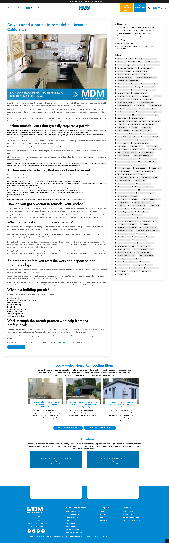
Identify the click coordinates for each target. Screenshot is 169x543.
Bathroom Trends (123, 90)
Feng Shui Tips (150, 124)
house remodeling (141, 168)
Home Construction (146, 140)
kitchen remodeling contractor (127, 190)
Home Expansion (136, 146)
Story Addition (71, 526)
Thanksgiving (138, 265)
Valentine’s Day (136, 268)
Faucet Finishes (135, 124)
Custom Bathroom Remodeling (127, 109)
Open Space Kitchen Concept (126, 224)
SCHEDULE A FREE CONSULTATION (99, 428)
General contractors (149, 134)
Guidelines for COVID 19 (151, 137)
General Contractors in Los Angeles (128, 137)
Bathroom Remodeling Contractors (128, 80)
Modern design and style (125, 212)
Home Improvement (155, 149)
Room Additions (144, 246)
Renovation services (124, 237)
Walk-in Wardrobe (152, 268)
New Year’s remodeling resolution (127, 221)
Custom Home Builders (148, 109)
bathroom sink (150, 87)
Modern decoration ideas (141, 209)
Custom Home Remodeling (126, 112)
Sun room (145, 262)
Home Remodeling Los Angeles (127, 162)
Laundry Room (155, 205)
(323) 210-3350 (158, 7)
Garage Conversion (123, 130)
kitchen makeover (145, 184)
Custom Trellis (122, 118)
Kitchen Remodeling (123, 187)
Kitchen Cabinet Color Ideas (126, 177)
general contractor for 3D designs (128, 134)
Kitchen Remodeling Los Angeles (127, 196)
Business (145, 96)
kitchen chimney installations (148, 177)
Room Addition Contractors (126, 243)
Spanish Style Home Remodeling (127, 262)
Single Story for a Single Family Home (129, 258)
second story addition (143, 252)
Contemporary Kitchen (146, 102)
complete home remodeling (126, 102)
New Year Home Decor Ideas (126, 218)
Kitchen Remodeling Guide (125, 193)
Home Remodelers (147, 152)
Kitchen (137, 171)
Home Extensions (138, 149)
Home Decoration (123, 143)
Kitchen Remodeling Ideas (146, 193)
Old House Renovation (149, 221)
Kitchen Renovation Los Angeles (144, 202)
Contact (40, 8)
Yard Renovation (123, 274)
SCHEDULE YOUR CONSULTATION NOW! (85, 2)
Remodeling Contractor (125, 230)
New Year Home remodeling (148, 218)
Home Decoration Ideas (141, 143)
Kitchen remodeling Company (144, 187)
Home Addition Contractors (126, 140)
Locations (103, 514)
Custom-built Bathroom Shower (127, 121)
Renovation (142, 233)
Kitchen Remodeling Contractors (151, 190)
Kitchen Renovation (123, 202)
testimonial (140, 7)
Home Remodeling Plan (148, 162)
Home (4, 8)
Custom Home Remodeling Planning (150, 112)
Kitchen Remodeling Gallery (131, 520)
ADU (28, 8)
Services (11, 8)
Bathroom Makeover (124, 74)
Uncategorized (122, 268)
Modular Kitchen (143, 212)
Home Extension (122, 149)
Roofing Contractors (124, 240)
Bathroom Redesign (141, 74)
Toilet (149, 265)
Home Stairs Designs (124, 168)
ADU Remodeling (136, 62)
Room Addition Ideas (146, 243)
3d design (121, 59)
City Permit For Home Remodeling (128, 99)
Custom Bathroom (155, 105)
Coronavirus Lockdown (124, 105)
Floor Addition (122, 127)
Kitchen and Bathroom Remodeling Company (131, 174)
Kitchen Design (140, 180)
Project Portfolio (128, 511)
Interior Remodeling (123, 171)
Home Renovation (123, 165)
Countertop (140, 105)
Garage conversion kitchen (143, 130)
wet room (133, 271)
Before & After (127, 514)
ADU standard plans (153, 62)
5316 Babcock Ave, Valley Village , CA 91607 (113, 458)
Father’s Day (121, 124)
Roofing (151, 237)
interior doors (156, 168)
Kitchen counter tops (124, 180)
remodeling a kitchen (20, 109)
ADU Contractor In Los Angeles (147, 59)
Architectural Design (124, 65)
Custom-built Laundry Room (151, 121)
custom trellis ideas (137, 118)
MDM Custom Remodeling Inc (66, 342)
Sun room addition (123, 265)
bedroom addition (123, 93)
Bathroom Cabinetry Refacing (126, 68)
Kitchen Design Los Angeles (126, 184)
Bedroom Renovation (141, 93)
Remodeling (144, 224)
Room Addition (140, 240)
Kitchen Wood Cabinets (138, 205)
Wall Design (121, 271)
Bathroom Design (146, 68)
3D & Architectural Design (74, 532)
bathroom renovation (150, 84)
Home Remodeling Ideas (149, 159)
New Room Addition (124, 215)
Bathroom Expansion (124, 71)
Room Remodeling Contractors (143, 249)
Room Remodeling (123, 249)
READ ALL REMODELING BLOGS (67, 428)
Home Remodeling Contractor (143, 155)
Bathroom (138, 65)
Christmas (157, 96)
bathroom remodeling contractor (146, 77)
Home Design (122, 146)
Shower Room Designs (146, 255)
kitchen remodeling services (151, 199)
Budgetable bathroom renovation (127, 96)
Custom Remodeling (124, 115)
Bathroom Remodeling (124, 77)
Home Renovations (139, 165)
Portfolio (21, 8)
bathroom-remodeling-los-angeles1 (144, 90)
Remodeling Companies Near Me (127, 227)
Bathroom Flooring (141, 71)
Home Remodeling (123, 155)
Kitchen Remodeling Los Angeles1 (127, 199)
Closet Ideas (147, 99)
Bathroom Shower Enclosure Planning (129, 87)
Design (127, 8)
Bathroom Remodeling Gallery (132, 517)
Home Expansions (152, 146)
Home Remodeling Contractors (127, 159)
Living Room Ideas (123, 209)
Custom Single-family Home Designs (146, 115)
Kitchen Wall (121, 205)
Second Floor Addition (124, 252)
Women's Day (146, 271)
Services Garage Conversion (126, 255)
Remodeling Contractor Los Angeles (148, 230)
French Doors (146, 127)
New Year (138, 215)
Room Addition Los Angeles (126, 246)
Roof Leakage (139, 237)
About (33, 8)
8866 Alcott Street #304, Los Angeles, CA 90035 (56, 458)
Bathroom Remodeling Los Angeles (128, 84)
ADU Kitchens (122, 62)
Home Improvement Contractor (127, 152)
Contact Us (103, 520)
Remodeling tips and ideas (125, 233)
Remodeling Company (149, 227)
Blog (101, 517)
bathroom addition (152, 65)
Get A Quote (16, 347)
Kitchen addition (150, 171)
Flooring (134, 127)
